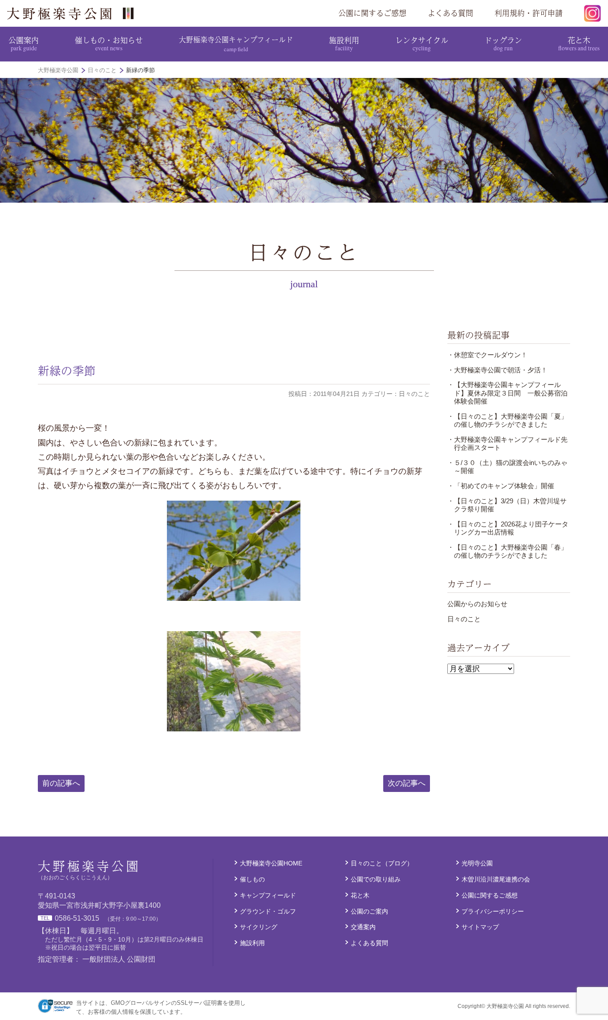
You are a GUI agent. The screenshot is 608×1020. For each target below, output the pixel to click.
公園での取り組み (376, 879)
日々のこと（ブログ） (382, 863)
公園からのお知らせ (477, 604)
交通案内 (363, 926)
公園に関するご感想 (372, 13)
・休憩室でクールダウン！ (487, 355)
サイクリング (258, 926)
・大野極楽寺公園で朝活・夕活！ (497, 370)
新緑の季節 (67, 370)
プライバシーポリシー (493, 911)
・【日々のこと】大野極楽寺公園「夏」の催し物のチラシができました (507, 420)
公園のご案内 (369, 911)
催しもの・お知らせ (109, 43)
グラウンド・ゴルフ (268, 911)
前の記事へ (61, 783)
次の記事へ (407, 783)
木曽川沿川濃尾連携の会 (496, 879)
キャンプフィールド (268, 895)
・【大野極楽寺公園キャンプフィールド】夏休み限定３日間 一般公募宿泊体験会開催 (507, 393)
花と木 (579, 43)
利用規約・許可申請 (529, 13)
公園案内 (23, 43)
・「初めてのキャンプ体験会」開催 (500, 486)
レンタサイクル (421, 43)
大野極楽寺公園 (74, 13)
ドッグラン (503, 43)
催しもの (252, 879)
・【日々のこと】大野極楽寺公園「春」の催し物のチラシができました (507, 551)
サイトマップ (480, 926)
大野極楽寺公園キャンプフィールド (236, 43)
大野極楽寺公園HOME (271, 863)
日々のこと (464, 619)
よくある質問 (450, 13)
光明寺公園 (477, 863)
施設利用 (344, 43)
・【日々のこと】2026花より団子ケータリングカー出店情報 (507, 528)
